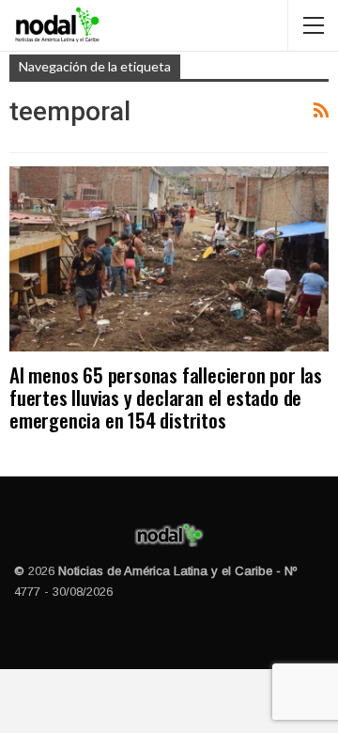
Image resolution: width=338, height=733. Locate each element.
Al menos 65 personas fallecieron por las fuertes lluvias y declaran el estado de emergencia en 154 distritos (165, 397)
